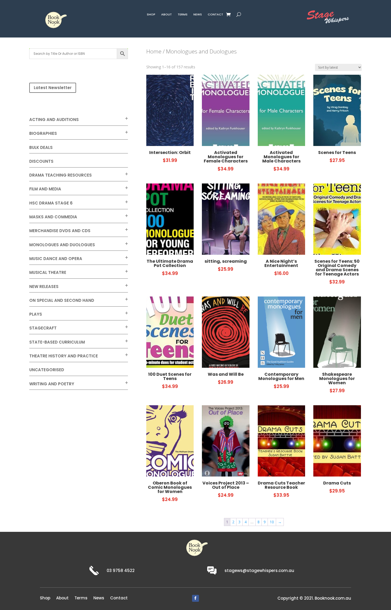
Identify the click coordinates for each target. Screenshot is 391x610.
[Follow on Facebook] (195, 598)
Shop (151, 14)
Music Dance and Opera (55, 258)
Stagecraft (43, 328)
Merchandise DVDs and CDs (59, 230)
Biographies (43, 133)
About (166, 14)
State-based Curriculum (57, 342)
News (197, 14)
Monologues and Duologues (62, 245)
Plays (35, 314)
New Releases (44, 286)
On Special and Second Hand (61, 300)
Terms (183, 14)
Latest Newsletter (53, 87)
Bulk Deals (41, 147)
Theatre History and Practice (63, 356)
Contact (215, 14)
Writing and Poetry (51, 384)
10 (272, 521)
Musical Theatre (47, 272)
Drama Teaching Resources (60, 175)
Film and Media (45, 189)
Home (153, 51)
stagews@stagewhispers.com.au (259, 570)
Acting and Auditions (54, 119)
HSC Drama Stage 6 (51, 203)
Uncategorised (46, 370)
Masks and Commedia (53, 217)
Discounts (41, 161)
